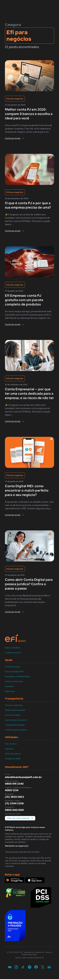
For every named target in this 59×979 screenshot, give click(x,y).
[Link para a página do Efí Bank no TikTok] (23, 967)
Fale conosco (11, 744)
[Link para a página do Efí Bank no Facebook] (36, 967)
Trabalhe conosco (13, 652)
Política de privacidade (15, 710)
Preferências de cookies (16, 730)
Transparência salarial (14, 725)
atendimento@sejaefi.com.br (23, 777)
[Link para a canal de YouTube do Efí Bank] (9, 967)
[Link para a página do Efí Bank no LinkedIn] (49, 967)
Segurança (10, 691)
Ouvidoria (9, 686)
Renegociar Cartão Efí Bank (17, 676)
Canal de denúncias (14, 681)
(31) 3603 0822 (14, 796)
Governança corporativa (16, 720)
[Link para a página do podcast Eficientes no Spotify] (29, 967)
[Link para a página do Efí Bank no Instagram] (16, 967)
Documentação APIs (14, 671)
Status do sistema (13, 753)
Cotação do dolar (12, 758)
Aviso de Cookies (12, 715)
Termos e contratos (14, 705)
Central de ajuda (12, 666)
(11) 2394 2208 (14, 803)
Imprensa (9, 748)
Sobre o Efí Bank (12, 647)
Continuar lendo (13, 138)
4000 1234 (11, 790)
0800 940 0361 (14, 809)
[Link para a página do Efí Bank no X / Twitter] (42, 967)
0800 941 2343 (14, 783)
